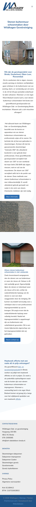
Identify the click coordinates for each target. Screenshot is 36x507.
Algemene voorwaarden (11, 482)
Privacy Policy (7, 479)
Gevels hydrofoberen (10, 468)
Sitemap (22, 498)
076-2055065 (7, 438)
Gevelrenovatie (7, 465)
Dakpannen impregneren (11, 457)
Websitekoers (18, 504)
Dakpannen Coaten (9, 459)
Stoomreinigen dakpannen (12, 454)
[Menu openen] (32, 6)
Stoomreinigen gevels (10, 462)
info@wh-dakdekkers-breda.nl (13, 441)
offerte (18, 399)
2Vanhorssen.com (10, 501)
